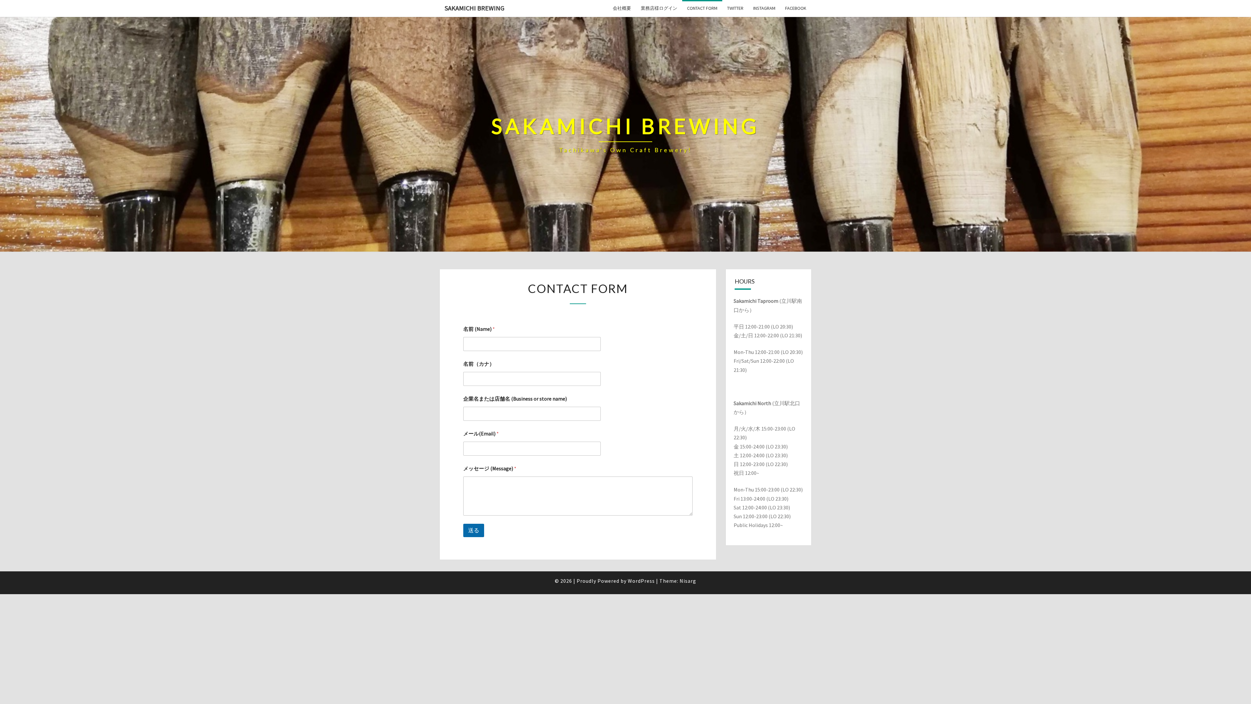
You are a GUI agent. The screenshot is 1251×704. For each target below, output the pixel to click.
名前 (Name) (479, 329)
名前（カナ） (479, 364)
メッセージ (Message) (489, 468)
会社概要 (622, 8)
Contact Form (702, 8)
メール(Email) (481, 434)
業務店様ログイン (659, 8)
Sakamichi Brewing (474, 8)
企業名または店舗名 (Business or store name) (515, 399)
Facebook (795, 8)
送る (473, 530)
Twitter (735, 8)
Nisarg (688, 581)
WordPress (641, 581)
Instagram (764, 8)
